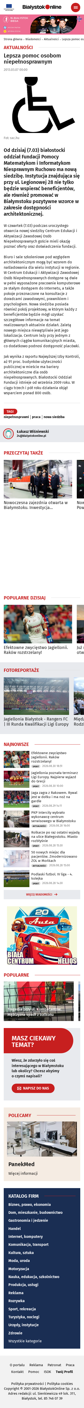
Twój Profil (64, 1372)
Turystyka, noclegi (23, 1317)
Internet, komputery (25, 1236)
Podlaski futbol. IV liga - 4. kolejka (52, 876)
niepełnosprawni (16, 417)
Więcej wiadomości (39, 894)
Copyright (11, 1389)
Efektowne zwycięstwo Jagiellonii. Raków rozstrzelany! (36, 650)
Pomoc (33, 1372)
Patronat (54, 1365)
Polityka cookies (60, 1384)
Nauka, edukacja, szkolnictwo (33, 1277)
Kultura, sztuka (21, 1252)
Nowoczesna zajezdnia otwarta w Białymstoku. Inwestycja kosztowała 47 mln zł (36, 505)
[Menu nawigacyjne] (75, 7)
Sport (36, 766)
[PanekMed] (42, 1139)
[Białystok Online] (42, 7)
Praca (70, 1365)
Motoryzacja (18, 1269)
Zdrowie (15, 1333)
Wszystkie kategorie (25, 1341)
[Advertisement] (42, 552)
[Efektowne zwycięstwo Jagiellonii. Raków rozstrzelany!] (38, 624)
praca (36, 417)
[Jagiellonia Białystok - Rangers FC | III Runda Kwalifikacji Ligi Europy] (36, 696)
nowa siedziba (54, 417)
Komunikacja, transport (28, 1244)
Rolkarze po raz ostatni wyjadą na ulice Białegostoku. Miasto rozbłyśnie (55, 836)
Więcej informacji (23, 1173)
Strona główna (13, 39)
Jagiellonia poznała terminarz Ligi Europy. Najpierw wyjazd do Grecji (54, 777)
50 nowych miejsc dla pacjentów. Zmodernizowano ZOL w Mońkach (54, 856)
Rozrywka (16, 1301)
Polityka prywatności (27, 1384)
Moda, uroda (19, 1260)
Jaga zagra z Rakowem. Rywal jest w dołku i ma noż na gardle (54, 797)
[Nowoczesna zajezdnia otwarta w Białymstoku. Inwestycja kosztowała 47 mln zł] (38, 479)
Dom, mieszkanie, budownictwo (35, 1212)
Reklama (16, 1293)
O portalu (17, 1365)
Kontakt (17, 1372)
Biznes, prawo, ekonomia (29, 1204)
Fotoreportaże (21, 670)
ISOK (47, 1372)
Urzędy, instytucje (23, 1325)
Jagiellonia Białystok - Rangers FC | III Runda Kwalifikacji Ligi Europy (36, 722)
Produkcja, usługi (23, 1285)
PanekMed (21, 1164)
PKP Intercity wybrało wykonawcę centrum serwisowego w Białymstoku (53, 816)
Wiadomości (33, 39)
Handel (14, 1228)
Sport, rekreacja (22, 1309)
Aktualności (51, 39)
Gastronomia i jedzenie (28, 1220)
